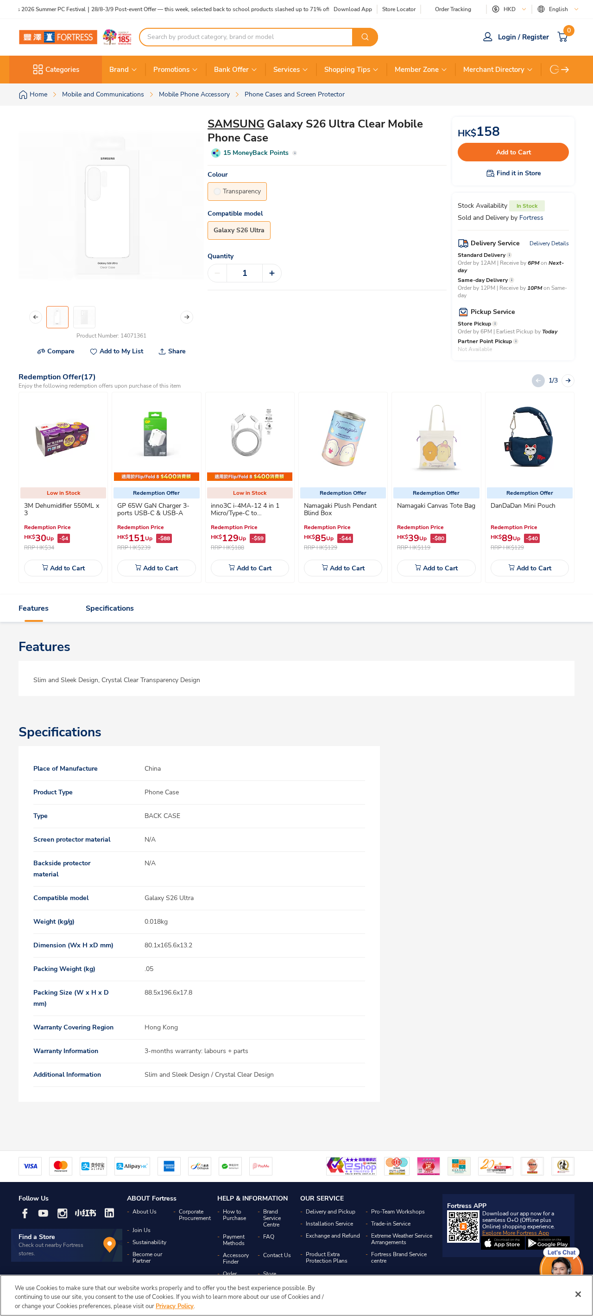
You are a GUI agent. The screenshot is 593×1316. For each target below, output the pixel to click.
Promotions (171, 69)
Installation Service (329, 1223)
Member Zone (417, 69)
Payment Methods (234, 1240)
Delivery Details (549, 243)
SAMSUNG (236, 124)
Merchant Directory (493, 69)
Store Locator (399, 9)
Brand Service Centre (272, 1218)
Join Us (141, 1230)
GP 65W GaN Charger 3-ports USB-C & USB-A (153, 509)
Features (34, 608)
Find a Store (37, 1237)
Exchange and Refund (333, 1235)
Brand (119, 69)
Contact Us (277, 1255)
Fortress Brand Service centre (399, 1258)
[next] (565, 69)
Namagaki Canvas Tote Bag (436, 505)
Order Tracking (453, 9)
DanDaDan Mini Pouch (523, 505)
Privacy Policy (175, 1306)
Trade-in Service (390, 1223)
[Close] (578, 1294)
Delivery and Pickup (330, 1211)
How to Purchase (234, 1215)
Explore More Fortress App (515, 1233)
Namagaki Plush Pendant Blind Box (340, 509)
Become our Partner (147, 1258)
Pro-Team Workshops (398, 1211)
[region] (296, 1295)
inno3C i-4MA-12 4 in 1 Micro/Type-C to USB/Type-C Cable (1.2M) (247, 513)
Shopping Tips (347, 69)
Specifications (110, 608)
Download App (353, 9)
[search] (365, 37)
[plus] (272, 273)
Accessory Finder (236, 1258)
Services (286, 69)
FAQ (268, 1236)
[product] (63, 438)
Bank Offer (231, 69)
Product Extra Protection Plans (326, 1258)
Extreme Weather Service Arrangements (401, 1239)
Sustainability (149, 1242)
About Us (144, 1211)
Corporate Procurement (195, 1215)
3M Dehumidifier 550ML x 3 (61, 509)
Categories (62, 69)
